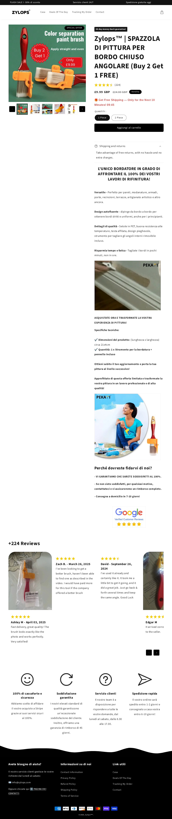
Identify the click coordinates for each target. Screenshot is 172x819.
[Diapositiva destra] (82, 109)
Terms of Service (70, 796)
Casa (115, 772)
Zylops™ (88, 815)
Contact (117, 790)
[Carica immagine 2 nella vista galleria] (34, 109)
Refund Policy (68, 784)
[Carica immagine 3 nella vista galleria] (47, 109)
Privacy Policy (68, 778)
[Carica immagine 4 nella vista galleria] (59, 109)
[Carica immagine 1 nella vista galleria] (22, 109)
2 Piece (119, 117)
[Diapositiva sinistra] (12, 109)
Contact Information (72, 772)
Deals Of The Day (122, 778)
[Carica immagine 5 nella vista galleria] (72, 109)
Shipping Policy (69, 790)
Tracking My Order (122, 784)
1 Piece (102, 117)
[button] (162, 12)
